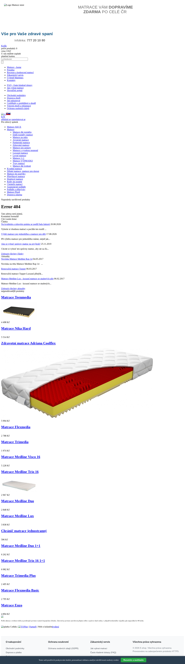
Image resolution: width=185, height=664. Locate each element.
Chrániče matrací (14, 184)
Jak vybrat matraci (15, 88)
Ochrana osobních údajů (18, 108)
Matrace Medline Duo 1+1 (20, 546)
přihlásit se (6, 119)
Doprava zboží (13, 98)
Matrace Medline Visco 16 (20, 457)
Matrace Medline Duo (17, 501)
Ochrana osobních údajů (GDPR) (63, 648)
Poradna (10, 70)
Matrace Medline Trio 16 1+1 (23, 561)
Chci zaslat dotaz (9, 219)
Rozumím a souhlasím (133, 660)
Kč (2, 117)
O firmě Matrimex (15, 77)
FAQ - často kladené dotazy (19, 85)
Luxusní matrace (20, 153)
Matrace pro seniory (22, 148)
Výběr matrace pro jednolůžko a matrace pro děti (23, 234)
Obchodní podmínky (16, 95)
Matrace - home (14, 67)
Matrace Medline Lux (17, 516)
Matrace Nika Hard (16, 328)
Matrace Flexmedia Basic (20, 590)
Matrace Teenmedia (16, 297)
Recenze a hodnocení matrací (20, 72)
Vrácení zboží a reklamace (19, 106)
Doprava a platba (14, 652)
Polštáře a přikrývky (16, 189)
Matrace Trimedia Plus (18, 575)
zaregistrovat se (18, 119)
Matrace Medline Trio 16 (20, 472)
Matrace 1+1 (18, 158)
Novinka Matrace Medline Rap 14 (16, 259)
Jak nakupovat (13, 100)
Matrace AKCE (14, 127)
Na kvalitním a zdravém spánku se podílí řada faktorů (25, 224)
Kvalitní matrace (14, 168)
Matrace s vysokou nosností (25, 150)
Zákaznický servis (15, 75)
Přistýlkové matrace (16, 176)
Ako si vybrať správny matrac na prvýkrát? (20, 244)
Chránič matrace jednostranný (24, 531)
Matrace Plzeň (13, 192)
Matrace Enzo (11, 605)
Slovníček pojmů (14, 90)
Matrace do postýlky (16, 174)
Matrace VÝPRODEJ (23, 161)
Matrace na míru (20, 137)
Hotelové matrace (15, 179)
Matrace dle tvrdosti (22, 166)
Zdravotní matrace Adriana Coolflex (28, 343)
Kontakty (11, 80)
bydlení (55, 626)
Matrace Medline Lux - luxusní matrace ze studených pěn (27, 278)
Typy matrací (19, 163)
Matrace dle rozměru (22, 132)
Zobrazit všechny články (12, 254)
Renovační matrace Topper (13, 269)
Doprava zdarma (14, 194)
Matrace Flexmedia (15, 427)
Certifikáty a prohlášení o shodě (21, 103)
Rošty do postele (14, 181)
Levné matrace (19, 155)
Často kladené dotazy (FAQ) (103, 652)
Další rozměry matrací (23, 134)
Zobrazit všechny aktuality (13, 288)
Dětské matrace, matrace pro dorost (23, 171)
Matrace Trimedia (14, 442)
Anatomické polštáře (16, 187)
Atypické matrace (21, 140)
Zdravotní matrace (21, 145)
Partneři (32, 626)
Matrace (10, 129)
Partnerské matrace (21, 142)
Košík (4, 46)
